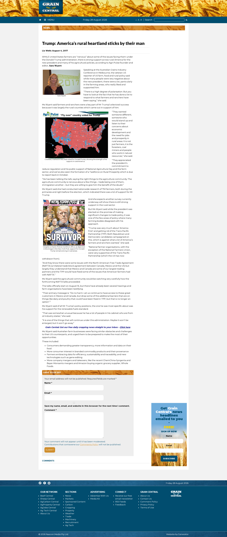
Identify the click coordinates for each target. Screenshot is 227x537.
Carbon (69, 504)
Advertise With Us (99, 496)
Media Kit (95, 499)
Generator (183, 534)
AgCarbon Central (49, 502)
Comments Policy (89, 444)
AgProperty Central (50, 504)
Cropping (70, 507)
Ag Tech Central (48, 510)
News (68, 496)
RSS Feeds (120, 502)
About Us (45, 513)
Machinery (70, 519)
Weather (69, 513)
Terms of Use (147, 507)
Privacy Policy (147, 504)
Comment (50, 410)
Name (48, 383)
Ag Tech (69, 525)
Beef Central (46, 496)
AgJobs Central (48, 507)
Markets (69, 499)
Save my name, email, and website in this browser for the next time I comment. (87, 406)
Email (48, 393)
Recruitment (72, 522)
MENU (50, 20)
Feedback (120, 504)
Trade (68, 516)
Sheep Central (47, 499)
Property (69, 510)
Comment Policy (149, 502)
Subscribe (169, 458)
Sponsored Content (75, 502)
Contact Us (146, 499)
